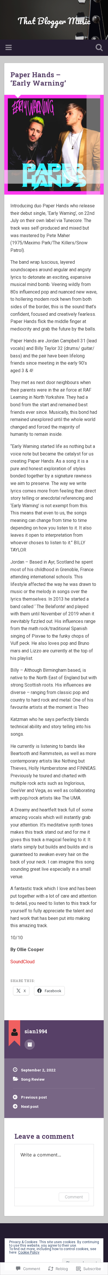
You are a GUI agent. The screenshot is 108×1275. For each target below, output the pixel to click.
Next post (29, 1106)
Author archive (29, 1044)
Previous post (34, 1097)
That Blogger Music (54, 21)
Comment (74, 1196)
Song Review (33, 1079)
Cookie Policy (28, 1252)
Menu (9, 48)
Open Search (98, 48)
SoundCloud (22, 961)
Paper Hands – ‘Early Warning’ (38, 79)
